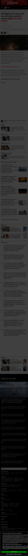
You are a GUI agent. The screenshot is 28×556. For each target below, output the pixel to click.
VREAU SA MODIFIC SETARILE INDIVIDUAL (14, 554)
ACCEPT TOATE (14, 551)
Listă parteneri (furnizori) (5, 549)
